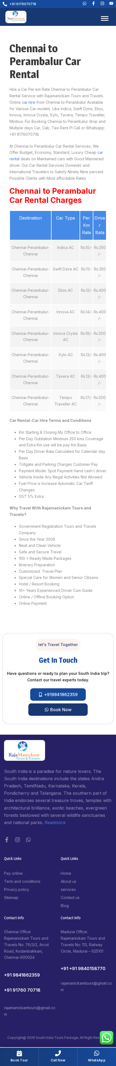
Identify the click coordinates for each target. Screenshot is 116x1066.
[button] (58, 645)
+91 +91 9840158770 (83, 968)
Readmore (55, 822)
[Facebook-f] (6, 839)
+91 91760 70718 (22, 990)
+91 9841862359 (22, 975)
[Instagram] (17, 839)
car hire (28, 102)
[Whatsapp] (85, 3)
